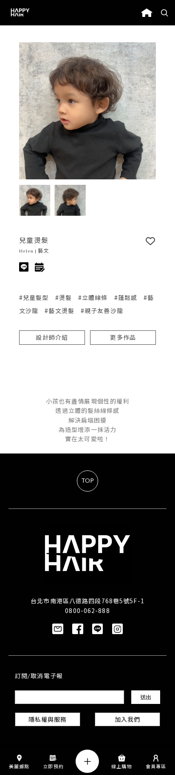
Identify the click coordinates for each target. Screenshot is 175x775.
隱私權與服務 (47, 720)
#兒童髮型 (34, 297)
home (146, 12)
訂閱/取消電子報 (39, 676)
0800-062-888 (87, 610)
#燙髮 (63, 297)
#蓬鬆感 (125, 297)
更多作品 (122, 338)
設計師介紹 (52, 338)
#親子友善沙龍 (102, 310)
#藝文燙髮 (59, 310)
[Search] (165, 12)
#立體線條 (93, 297)
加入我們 (127, 720)
